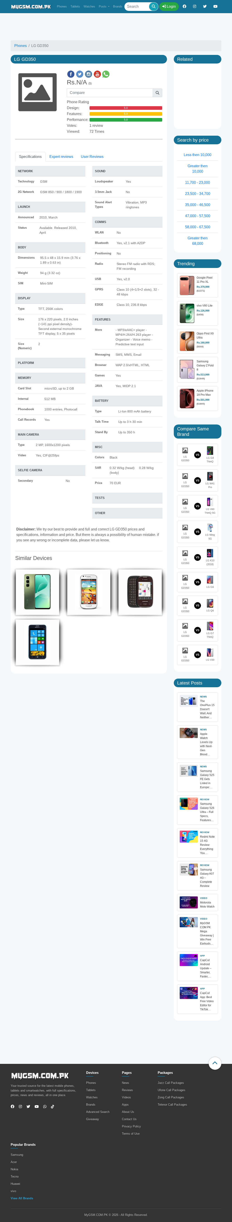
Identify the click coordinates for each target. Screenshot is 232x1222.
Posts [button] (103, 6)
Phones (62, 6)
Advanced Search (97, 1112)
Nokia (14, 1169)
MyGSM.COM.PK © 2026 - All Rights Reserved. (116, 1215)
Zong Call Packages (171, 1097)
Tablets (75, 6)
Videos (126, 1097)
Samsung (17, 1154)
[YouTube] (37, 1106)
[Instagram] (20, 1106)
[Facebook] (13, 1106)
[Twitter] (28, 1106)
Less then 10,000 (197, 155)
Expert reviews (61, 157)
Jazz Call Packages (171, 1083)
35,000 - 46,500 (197, 205)
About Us (128, 1112)
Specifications (30, 157)
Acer (14, 1162)
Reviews (127, 1090)
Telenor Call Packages (172, 1104)
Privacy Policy (131, 1126)
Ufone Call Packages (171, 1090)
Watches (89, 6)
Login (171, 6)
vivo (13, 1191)
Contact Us (129, 1119)
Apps (125, 1104)
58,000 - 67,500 (197, 227)
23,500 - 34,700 (197, 194)
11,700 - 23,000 (197, 182)
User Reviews (92, 157)
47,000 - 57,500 (197, 216)
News (125, 1083)
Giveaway (92, 1119)
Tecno (15, 1176)
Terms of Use (131, 1133)
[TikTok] (52, 1106)
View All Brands (22, 1198)
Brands (117, 6)
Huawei (15, 1183)
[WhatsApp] (44, 1106)
